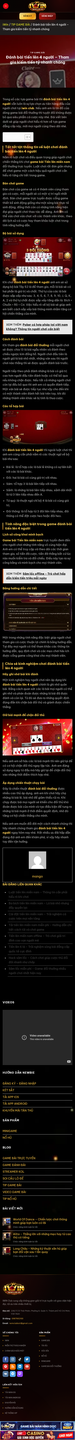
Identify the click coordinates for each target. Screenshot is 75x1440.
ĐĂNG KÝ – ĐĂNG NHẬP (19, 1083)
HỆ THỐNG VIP (11, 1413)
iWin (5, 24)
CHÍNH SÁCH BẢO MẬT (14, 1351)
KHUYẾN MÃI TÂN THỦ (18, 1110)
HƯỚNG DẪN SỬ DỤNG (14, 1408)
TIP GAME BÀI (20, 24)
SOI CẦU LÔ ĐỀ (13, 1178)
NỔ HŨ (7, 1137)
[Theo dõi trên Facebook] (6, 1360)
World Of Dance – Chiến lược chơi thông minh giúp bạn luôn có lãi (40, 1221)
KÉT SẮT (8, 1090)
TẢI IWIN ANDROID (13, 1398)
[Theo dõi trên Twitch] (20, 1374)
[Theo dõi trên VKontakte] (6, 1374)
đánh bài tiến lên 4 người (32, 282)
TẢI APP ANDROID (15, 1103)
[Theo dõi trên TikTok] (20, 1360)
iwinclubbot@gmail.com (20, 1323)
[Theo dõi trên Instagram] (13, 1360)
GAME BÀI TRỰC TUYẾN (19, 1158)
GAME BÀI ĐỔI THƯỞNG (51, 1366)
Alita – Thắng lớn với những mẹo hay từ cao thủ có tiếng (42, 1235)
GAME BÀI (45, 1340)
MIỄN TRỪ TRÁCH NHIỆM (15, 1345)
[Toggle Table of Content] (26, 137)
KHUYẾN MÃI (10, 1403)
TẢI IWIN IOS (10, 1392)
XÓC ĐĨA (45, 1351)
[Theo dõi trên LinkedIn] (20, 1367)
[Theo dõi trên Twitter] (27, 1360)
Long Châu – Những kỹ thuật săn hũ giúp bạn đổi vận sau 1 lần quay (40, 1250)
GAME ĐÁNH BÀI (14, 1165)
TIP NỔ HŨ (10, 1199)
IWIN (7, 1340)
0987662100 (17, 1318)
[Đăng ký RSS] (13, 1367)
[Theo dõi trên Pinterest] (6, 1367)
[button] (6, 6)
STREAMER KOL (13, 1171)
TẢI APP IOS (11, 1097)
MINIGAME (10, 1131)
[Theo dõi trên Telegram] (13, 1374)
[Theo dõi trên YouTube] (27, 1367)
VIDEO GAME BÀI (14, 1192)
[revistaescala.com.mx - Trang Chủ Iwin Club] (37, 6)
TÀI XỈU (44, 1345)
